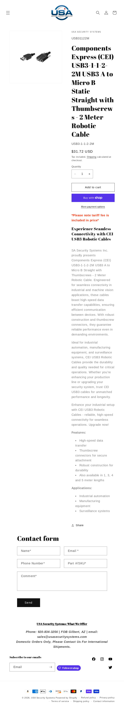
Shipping (91, 157)
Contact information (104, 701)
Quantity (76, 166)
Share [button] (80, 525)
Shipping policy (81, 701)
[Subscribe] (51, 667)
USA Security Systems (43, 698)
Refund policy (88, 698)
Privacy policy (107, 698)
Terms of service (60, 701)
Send (28, 602)
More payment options (93, 206)
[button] (8, 13)
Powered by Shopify (66, 698)
